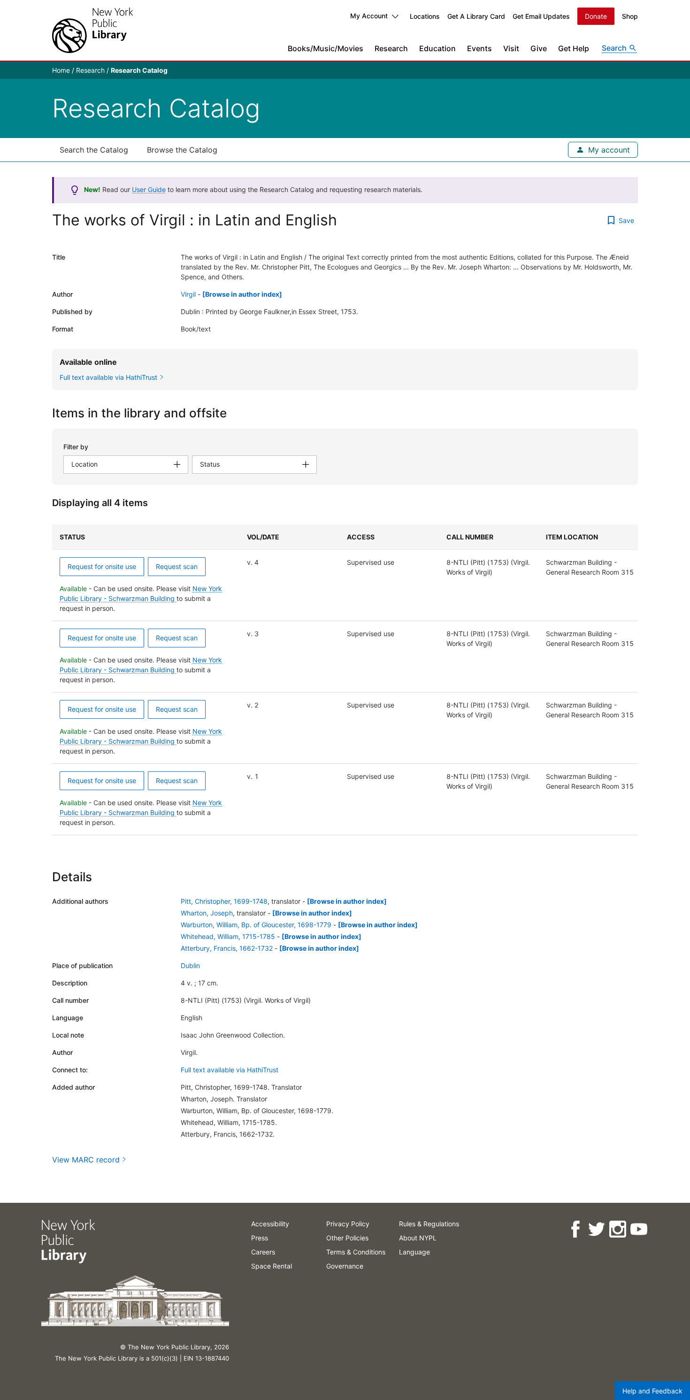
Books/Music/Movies (325, 48)
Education (437, 48)
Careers (263, 1252)
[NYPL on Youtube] (638, 1229)
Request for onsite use (102, 566)
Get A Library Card (476, 16)
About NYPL (418, 1238)
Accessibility (270, 1224)
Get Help (573, 48)
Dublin (190, 965)
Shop (630, 16)
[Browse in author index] (242, 294)
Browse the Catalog (182, 149)
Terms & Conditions (355, 1252)
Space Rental (271, 1266)
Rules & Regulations (429, 1224)
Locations (425, 16)
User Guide (149, 189)
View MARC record (86, 1159)
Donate (596, 16)
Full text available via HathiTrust (229, 1070)
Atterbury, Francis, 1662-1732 (227, 948)
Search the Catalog (94, 149)
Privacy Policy (347, 1224)
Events (479, 48)
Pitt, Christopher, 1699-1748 (224, 901)
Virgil (188, 294)
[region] (345, 680)
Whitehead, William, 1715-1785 (228, 936)
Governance (344, 1266)
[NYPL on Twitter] (596, 1229)
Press (259, 1238)
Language (414, 1252)
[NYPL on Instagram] (617, 1229)
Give (538, 48)
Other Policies (347, 1238)
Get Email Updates (541, 16)
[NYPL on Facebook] (575, 1229)
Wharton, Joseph (207, 913)
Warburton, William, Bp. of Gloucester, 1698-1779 (256, 925)
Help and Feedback (652, 1391)
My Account (369, 16)
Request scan (177, 566)
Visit (511, 48)
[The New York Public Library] (92, 30)
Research (391, 48)
